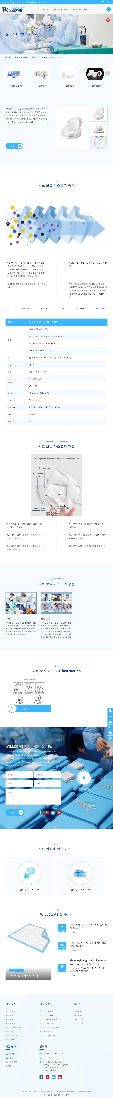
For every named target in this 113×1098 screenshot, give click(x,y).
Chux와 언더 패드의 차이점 (24, 975)
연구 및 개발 (78, 1011)
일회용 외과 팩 (16, 86)
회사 (49, 9)
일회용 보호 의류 (46, 1011)
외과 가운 (9, 1031)
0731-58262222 (11, 2)
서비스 (74, 9)
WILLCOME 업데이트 (56, 914)
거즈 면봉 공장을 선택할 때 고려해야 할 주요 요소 (88, 926)
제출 (12, 812)
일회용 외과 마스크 (80, 889)
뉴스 (80, 9)
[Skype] (110, 710)
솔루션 (67, 9)
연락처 (86, 9)
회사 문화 (9, 1058)
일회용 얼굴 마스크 (38, 57)
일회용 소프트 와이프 (48, 1035)
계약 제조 (77, 1015)
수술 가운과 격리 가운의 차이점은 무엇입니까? (88, 944)
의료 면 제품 (11, 1023)
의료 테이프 (97, 86)
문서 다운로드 (11, 1062)
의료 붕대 (70, 86)
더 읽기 (73, 932)
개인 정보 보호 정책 (61, 1094)
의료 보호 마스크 (56, 57)
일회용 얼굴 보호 (46, 1023)
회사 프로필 (10, 1054)
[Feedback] (110, 738)
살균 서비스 (78, 1019)
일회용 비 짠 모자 (47, 1015)
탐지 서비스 (78, 1023)
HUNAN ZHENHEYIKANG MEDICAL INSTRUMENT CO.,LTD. (54, 1091)
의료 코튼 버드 (45, 1031)
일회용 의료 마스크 (29, 889)
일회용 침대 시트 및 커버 (50, 1027)
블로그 (8, 1066)
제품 (43, 9)
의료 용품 (23, 57)
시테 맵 (47, 1094)
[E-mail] (110, 721)
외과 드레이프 (11, 1039)
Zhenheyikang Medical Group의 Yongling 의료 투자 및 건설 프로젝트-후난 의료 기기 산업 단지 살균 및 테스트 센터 (88, 966)
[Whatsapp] (110, 716)
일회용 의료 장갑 (12, 1035)
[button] (107, 73)
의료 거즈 (43, 86)
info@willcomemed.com (35, 2)
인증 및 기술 (57, 9)
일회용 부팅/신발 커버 (49, 1019)
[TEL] (110, 727)
